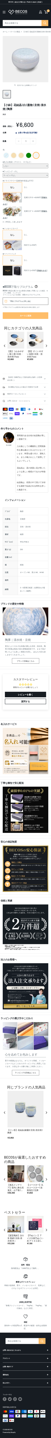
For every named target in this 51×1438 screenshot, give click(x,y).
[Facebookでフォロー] (5, 1399)
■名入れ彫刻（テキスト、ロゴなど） (17, 162)
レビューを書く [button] (25, 694)
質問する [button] (25, 701)
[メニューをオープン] (4, 12)
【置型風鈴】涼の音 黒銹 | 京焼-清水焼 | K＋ (15, 1238)
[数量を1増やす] (33, 141)
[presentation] (5, 346)
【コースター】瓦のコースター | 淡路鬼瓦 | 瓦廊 (35, 1187)
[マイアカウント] (40, 12)
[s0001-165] (28, 155)
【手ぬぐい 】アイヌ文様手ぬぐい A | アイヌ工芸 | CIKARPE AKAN (35, 1238)
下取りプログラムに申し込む (20, 301)
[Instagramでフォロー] (15, 1399)
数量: (5, 141)
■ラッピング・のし (10, 171)
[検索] (44, 23)
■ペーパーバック (9, 254)
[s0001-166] (36, 155)
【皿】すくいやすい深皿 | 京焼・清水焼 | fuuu (35, 354)
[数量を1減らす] (18, 141)
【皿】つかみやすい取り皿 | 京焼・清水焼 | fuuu (15, 354)
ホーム (5, 32)
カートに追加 (25, 315)
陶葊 (4, 114)
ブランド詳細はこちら (25, 661)
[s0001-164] (21, 155)
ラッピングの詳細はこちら (25, 1072)
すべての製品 (15, 32)
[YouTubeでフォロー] (20, 1399)
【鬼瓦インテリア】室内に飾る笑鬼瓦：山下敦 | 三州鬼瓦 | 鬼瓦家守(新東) (15, 1188)
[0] (46, 12)
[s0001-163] (13, 155)
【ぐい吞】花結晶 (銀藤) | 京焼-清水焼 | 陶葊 (24, 1131)
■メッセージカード (10, 228)
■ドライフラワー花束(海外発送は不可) (18, 181)
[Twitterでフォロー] (10, 1399)
